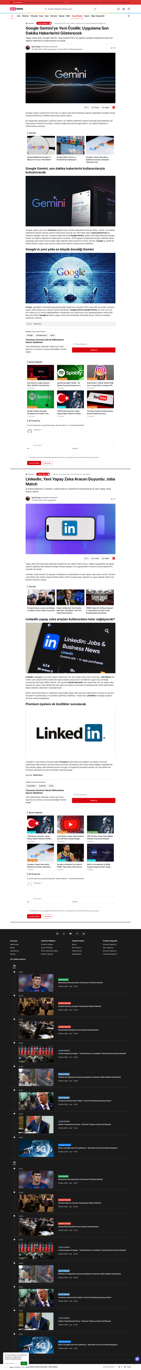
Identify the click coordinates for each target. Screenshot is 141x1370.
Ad (28, 448)
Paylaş (129, 1367)
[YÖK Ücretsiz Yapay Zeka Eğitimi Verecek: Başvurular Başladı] (100, 829)
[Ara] (118, 9)
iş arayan (38, 677)
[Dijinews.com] (17, 9)
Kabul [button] (24, 1363)
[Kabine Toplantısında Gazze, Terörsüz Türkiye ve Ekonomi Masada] (70, 1123)
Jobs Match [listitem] (31, 786)
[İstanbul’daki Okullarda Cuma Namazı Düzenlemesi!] (70, 1028)
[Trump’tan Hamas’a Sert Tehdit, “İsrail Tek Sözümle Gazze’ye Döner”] (70, 1099)
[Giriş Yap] (129, 9)
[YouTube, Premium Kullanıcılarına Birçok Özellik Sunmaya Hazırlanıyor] (100, 403)
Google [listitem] (30, 335)
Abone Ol (93, 350)
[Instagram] (57, 933)
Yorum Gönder (34, 463)
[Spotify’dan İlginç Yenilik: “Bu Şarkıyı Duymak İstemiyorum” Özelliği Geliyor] (70, 377)
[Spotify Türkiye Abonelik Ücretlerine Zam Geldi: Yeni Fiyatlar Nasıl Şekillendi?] (40, 403)
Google (29, 307)
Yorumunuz (37, 430)
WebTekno (38, 775)
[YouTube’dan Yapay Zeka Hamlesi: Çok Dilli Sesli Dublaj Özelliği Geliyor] (70, 829)
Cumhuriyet (37, 324)
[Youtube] (70, 933)
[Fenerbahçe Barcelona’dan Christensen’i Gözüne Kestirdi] (70, 977)
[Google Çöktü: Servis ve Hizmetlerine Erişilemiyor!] (70, 149)
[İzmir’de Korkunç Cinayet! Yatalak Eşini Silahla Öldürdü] (70, 1005)
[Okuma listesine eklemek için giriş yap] (113, 107)
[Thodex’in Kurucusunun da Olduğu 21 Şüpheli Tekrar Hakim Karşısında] (41, 601)
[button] (124, 9)
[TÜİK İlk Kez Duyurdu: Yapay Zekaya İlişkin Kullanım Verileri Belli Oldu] (70, 403)
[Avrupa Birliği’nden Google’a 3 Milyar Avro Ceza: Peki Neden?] (41, 149)
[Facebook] (77, 933)
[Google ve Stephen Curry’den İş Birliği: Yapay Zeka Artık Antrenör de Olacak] (70, 857)
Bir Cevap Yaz (34, 421)
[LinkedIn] (83, 933)
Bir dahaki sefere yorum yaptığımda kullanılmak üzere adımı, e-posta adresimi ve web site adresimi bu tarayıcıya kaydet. (64, 457)
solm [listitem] (52, 335)
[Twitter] (63, 933)
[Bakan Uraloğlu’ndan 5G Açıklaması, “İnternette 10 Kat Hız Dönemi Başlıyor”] (70, 1147)
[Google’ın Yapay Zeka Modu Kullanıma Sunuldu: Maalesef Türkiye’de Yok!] (100, 149)
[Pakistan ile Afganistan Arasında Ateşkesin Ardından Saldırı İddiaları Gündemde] (70, 1076)
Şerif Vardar (36, 47)
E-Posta (75, 448)
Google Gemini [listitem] (41, 335)
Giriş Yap (47, 463)
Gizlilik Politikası (9, 1363)
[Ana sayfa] (12, 16)
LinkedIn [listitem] (42, 786)
